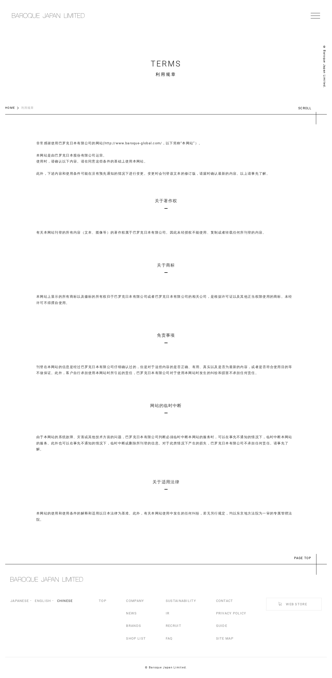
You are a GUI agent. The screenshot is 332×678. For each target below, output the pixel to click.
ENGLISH (43, 601)
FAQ (169, 638)
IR (168, 613)
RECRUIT (173, 626)
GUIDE (221, 626)
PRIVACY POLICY (231, 613)
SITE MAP (224, 638)
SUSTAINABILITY (181, 601)
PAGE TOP (302, 558)
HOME (10, 108)
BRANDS (133, 626)
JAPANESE (19, 601)
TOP (102, 601)
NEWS (131, 613)
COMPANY (135, 601)
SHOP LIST (136, 638)
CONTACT (224, 601)
